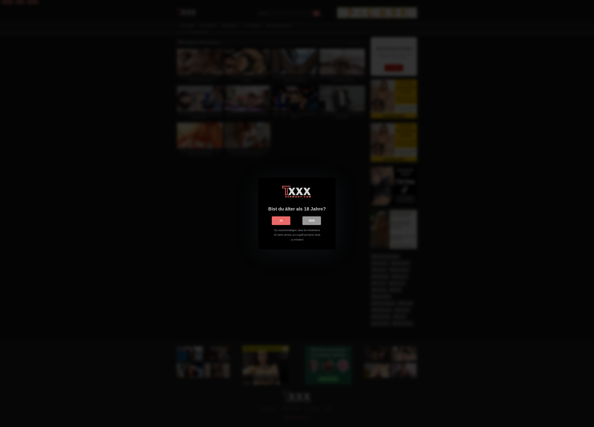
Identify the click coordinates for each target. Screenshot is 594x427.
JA (281, 220)
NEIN (312, 220)
